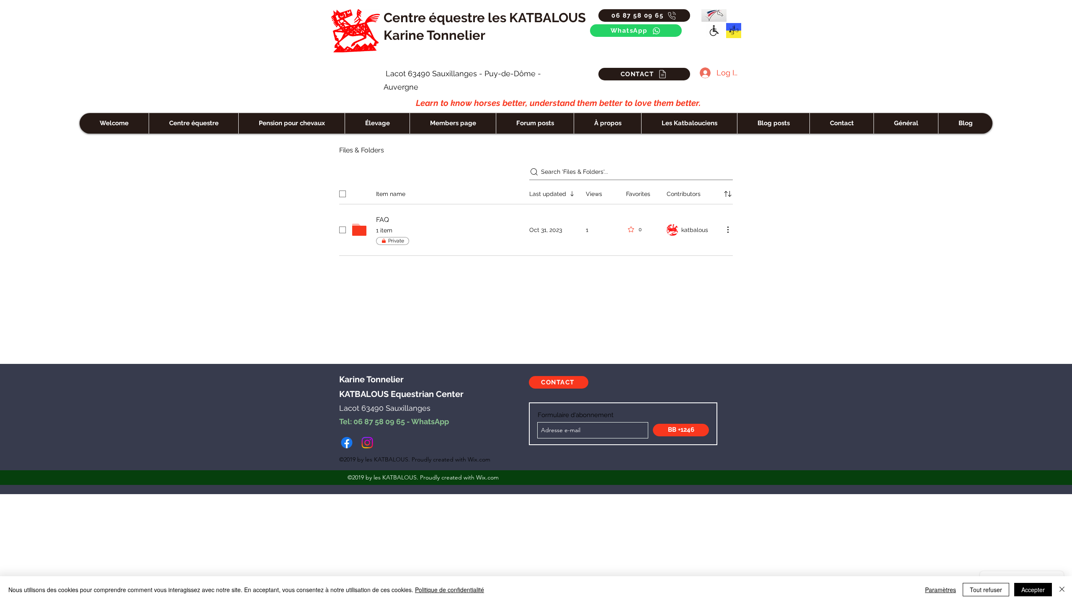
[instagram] (367, 442)
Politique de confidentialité (449, 589)
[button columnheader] (728, 194)
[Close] (1062, 589)
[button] (689, 123)
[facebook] (346, 442)
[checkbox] (342, 194)
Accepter (1033, 589)
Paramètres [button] (940, 589)
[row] (536, 192)
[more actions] (728, 229)
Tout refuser (986, 589)
